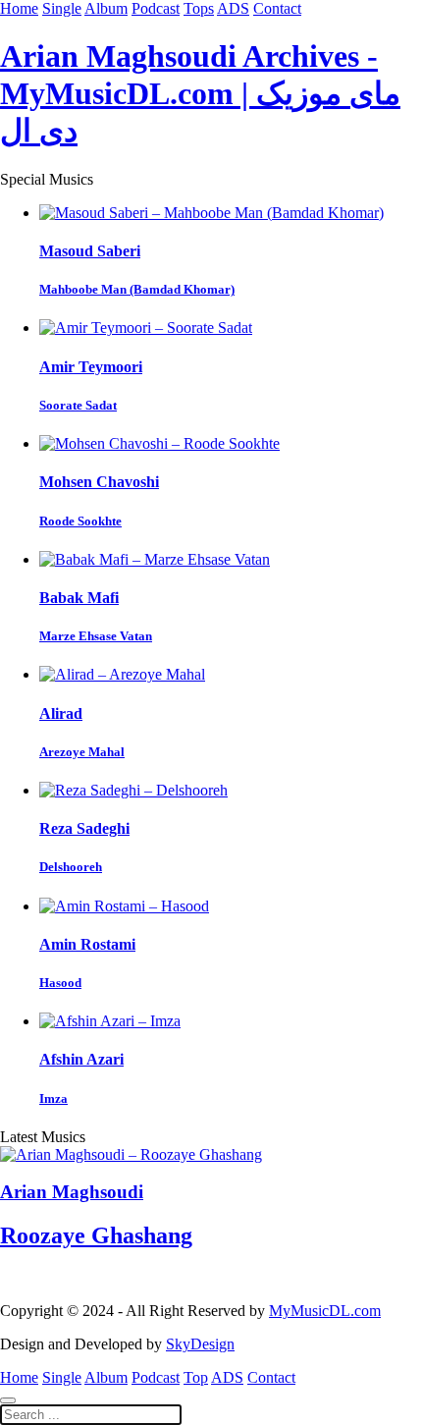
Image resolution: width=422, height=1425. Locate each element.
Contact (277, 8)
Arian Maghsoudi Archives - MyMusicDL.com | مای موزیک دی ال (200, 93)
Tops (199, 8)
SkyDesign (200, 1344)
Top (196, 1377)
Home (19, 8)
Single (61, 8)
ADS (233, 8)
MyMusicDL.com (325, 1310)
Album (106, 8)
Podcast (156, 8)
